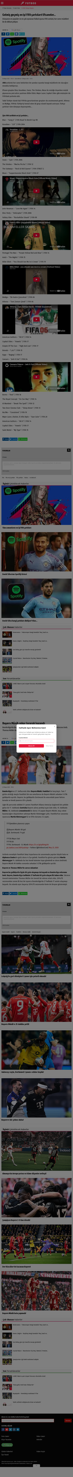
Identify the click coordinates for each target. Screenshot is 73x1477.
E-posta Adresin (23, 737)
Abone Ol (31, 746)
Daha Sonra (49, 746)
